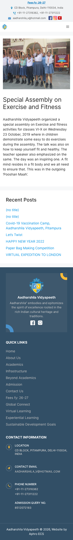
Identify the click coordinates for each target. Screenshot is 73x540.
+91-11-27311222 (26, 494)
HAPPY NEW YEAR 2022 (25, 241)
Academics (14, 364)
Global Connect (18, 404)
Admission (14, 384)
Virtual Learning (18, 411)
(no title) (12, 210)
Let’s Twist (14, 235)
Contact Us (14, 391)
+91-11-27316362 (26, 489)
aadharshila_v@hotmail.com (37, 471)
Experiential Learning (22, 418)
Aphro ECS (36, 534)
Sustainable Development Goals (31, 424)
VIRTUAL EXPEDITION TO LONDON (33, 255)
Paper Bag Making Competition (30, 248)
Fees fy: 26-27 (37, 2)
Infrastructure (16, 371)
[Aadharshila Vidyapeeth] (4, 27)
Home (10, 351)
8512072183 (23, 507)
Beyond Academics (21, 378)
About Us (13, 358)
